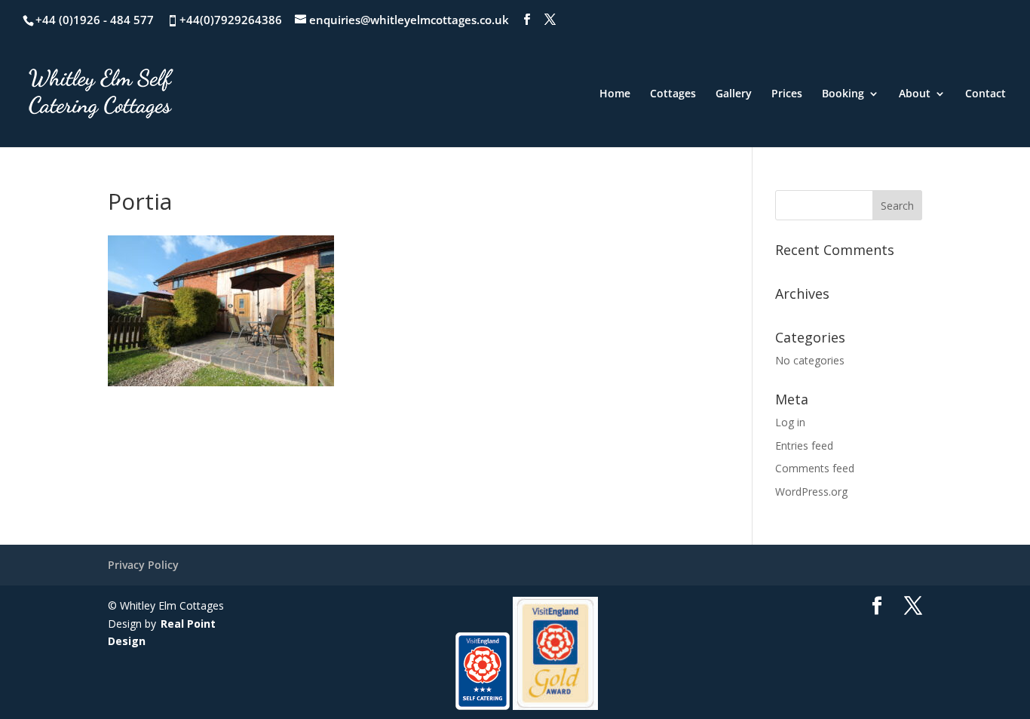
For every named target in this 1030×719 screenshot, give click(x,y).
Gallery (734, 94)
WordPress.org (811, 491)
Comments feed (814, 468)
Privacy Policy (143, 565)
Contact (985, 94)
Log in (790, 422)
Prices (786, 94)
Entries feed (804, 445)
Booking (843, 94)
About (914, 94)
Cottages (673, 94)
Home (614, 94)
